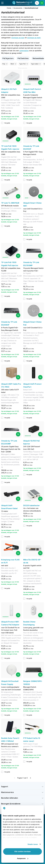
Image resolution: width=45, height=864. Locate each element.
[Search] (37, 3)
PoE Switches (23, 58)
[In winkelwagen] (18, 82)
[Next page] (30, 778)
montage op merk (34, 38)
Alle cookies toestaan (22, 851)
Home (9, 8)
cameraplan (24, 51)
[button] (22, 786)
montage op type (17, 38)
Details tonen (33, 844)
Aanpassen (21, 858)
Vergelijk (7, 123)
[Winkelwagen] (42, 3)
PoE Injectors (8, 58)
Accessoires (17, 8)
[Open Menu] (2, 3)
